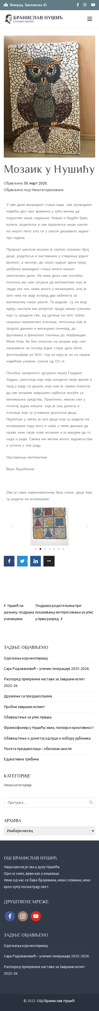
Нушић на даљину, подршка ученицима (19, 612)
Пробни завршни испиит (24, 707)
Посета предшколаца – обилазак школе (38, 749)
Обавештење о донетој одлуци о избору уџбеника (47, 738)
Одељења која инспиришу (26, 658)
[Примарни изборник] (89, 19)
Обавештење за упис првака (28, 717)
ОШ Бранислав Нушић (56, 1001)
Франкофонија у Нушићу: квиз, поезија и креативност (49, 728)
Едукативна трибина (21, 759)
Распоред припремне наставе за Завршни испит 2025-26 (44, 682)
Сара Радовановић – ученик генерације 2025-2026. (47, 669)
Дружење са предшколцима (28, 696)
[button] (36, 549)
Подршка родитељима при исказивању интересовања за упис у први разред (64, 612)
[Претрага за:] (49, 802)
